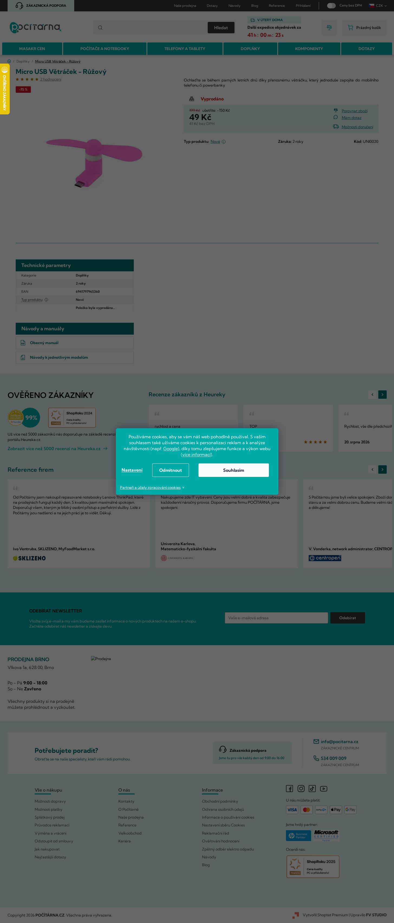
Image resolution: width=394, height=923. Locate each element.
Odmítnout (170, 470)
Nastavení (132, 470)
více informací (196, 454)
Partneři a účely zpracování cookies (150, 487)
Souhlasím (233, 470)
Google (170, 448)
